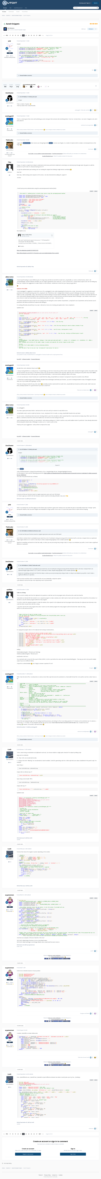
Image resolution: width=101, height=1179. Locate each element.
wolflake (9, 590)
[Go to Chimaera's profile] (5, 29)
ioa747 (92, 951)
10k (8, 56)
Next (40, 35)
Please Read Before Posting (57, 957)
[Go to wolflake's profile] (9, 595)
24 (28, 35)
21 (20, 35)
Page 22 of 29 (49, 35)
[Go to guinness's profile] (31, 87)
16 (12, 290)
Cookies (60, 1175)
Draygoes (91, 668)
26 (34, 35)
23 (26, 35)
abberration (9, 277)
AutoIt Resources (18, 8)
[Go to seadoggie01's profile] (9, 121)
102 (12, 56)
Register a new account (28, 1154)
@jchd (50, 143)
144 (10, 762)
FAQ (26, 8)
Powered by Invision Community (50, 1176)
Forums (4, 11)
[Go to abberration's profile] (9, 282)
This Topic (91, 7)
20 (18, 35)
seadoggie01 (77, 110)
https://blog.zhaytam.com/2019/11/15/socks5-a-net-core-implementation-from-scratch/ (38, 253)
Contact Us (54, 1175)
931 (9, 129)
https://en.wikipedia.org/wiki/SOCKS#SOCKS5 (27, 250)
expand (91, 191)
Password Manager (35, 359)
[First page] (4, 35)
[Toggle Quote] (19, 96)
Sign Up (95, 3)
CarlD (9, 749)
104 (12, 910)
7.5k (9, 153)
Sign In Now (73, 1154)
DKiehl (87, 1013)
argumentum (90, 125)
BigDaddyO (86, 731)
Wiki (10, 8)
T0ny (9, 162)
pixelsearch (83, 125)
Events (17, 11)
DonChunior (9, 93)
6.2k (8, 910)
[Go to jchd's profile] (9, 46)
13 (12, 153)
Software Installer (26, 359)
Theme (40, 1175)
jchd (9, 41)
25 (31, 35)
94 (9, 106)
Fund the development (57, 153)
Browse (5, 8)
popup (96, 191)
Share (84, 29)
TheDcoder (83, 110)
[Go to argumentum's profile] (38, 87)
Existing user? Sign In (84, 3)
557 (9, 290)
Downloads (11, 11)
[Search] (97, 8)
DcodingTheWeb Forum (47, 156)
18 (12, 35)
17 (10, 35)
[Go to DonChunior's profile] (9, 98)
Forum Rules (25, 11)
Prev (7, 35)
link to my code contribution (54, 955)
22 (23, 35)
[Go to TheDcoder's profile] (24, 87)
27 (36, 35)
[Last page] (43, 35)
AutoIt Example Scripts (20, 29)
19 (15, 35)
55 (10, 602)
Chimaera (11, 28)
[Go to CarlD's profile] (9, 754)
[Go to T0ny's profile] (9, 167)
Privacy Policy (47, 1175)
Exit (92, 70)
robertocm (79, 731)
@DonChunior (27, 143)
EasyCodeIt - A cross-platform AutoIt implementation (40, 153)
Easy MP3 (19, 359)
